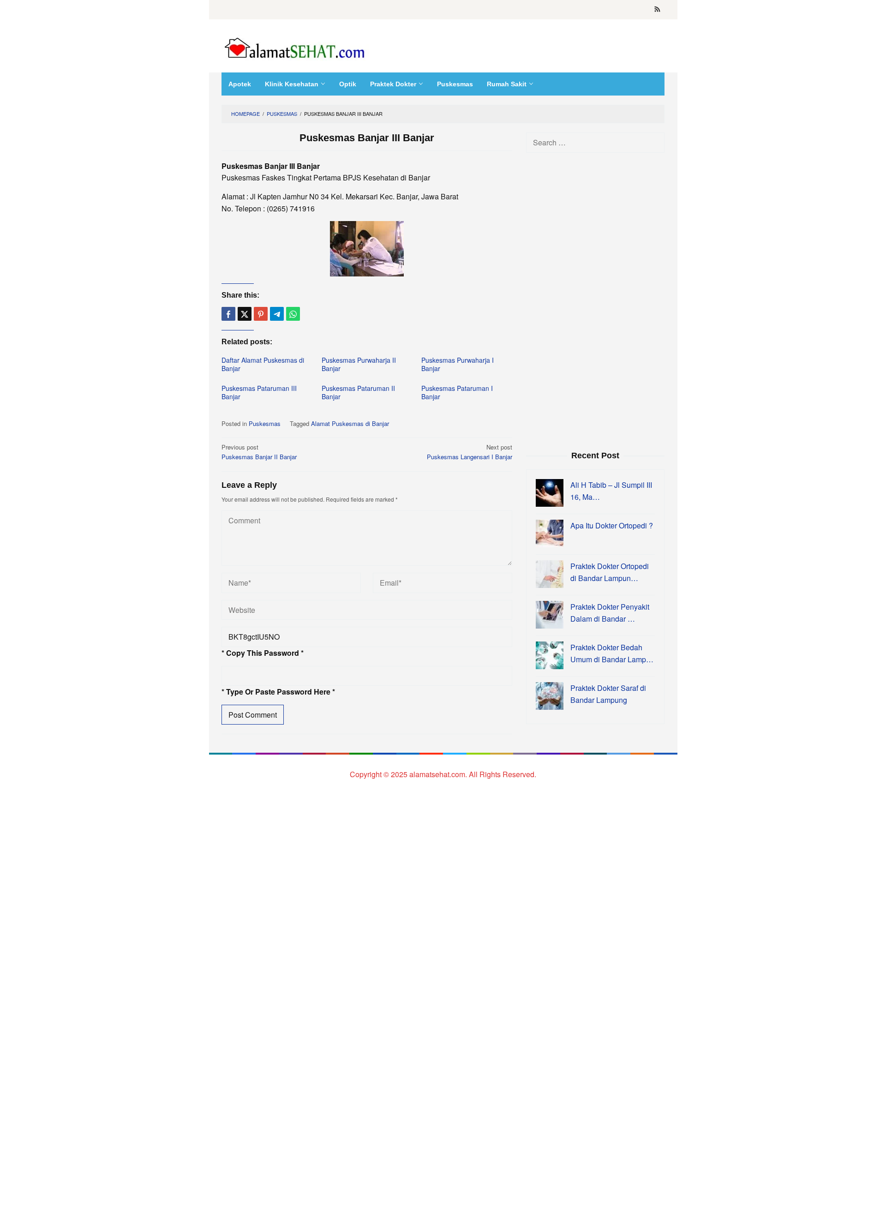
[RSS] (657, 9)
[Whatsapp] (293, 314)
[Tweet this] (244, 314)
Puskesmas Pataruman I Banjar (457, 392)
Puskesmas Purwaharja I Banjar (457, 364)
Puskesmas (265, 423)
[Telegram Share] (277, 314)
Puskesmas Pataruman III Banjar (259, 392)
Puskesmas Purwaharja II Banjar (359, 364)
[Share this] (228, 314)
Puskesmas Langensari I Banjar (469, 452)
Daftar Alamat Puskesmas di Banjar (263, 364)
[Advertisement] (595, 300)
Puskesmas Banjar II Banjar (259, 452)
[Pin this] (261, 314)
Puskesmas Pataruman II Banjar (358, 392)
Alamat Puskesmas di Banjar (350, 423)
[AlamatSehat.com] (295, 46)
